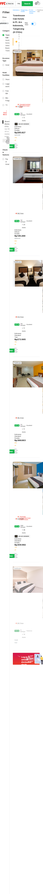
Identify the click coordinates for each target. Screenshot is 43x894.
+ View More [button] (5, 112)
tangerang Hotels (24, 10)
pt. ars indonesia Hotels (32, 11)
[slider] (3, 21)
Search (27, 4)
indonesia (16, 10)
